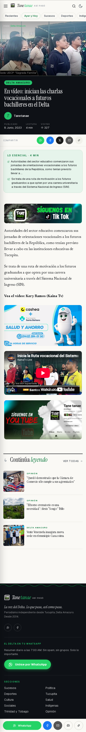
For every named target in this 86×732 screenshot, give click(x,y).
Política (50, 688)
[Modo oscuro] (80, 6)
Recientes (11, 16)
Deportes (67, 16)
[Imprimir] (68, 725)
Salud (49, 700)
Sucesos (49, 16)
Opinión (51, 711)
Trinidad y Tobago (16, 711)
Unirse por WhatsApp (31, 664)
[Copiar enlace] (79, 140)
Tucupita (51, 694)
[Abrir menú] (5, 6)
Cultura (9, 700)
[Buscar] (74, 6)
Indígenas (52, 705)
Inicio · (6, 25)
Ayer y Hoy (31, 16)
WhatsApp (24, 725)
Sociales (10, 705)
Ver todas (71, 461)
